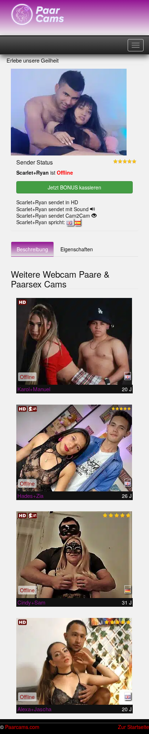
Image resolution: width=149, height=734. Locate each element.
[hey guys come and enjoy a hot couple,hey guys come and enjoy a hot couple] (74, 341)
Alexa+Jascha (34, 709)
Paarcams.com (22, 726)
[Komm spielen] (74, 661)
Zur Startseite (133, 726)
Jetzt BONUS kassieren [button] (74, 187)
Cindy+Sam (31, 602)
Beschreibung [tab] (32, 249)
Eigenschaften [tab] (76, 249)
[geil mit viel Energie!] (74, 448)
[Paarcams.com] (37, 14)
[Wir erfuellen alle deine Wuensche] (74, 554)
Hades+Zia (30, 495)
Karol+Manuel (33, 389)
